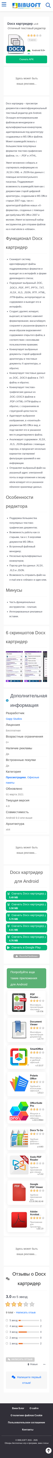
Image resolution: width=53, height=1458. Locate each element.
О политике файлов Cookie (26, 1415)
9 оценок (32, 40)
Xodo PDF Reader (36, 1158)
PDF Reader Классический (38, 997)
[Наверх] (49, 1452)
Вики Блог (18, 1408)
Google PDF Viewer (36, 1185)
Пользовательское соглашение (26, 1422)
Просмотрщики (16, 777)
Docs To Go (36, 1130)
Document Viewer (36, 1023)
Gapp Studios (14, 718)
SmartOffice (36, 1049)
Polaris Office (34, 1077)
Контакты (27, 1429)
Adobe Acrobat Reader (34, 1214)
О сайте (34, 1408)
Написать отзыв (26, 1312)
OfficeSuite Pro (36, 1104)
